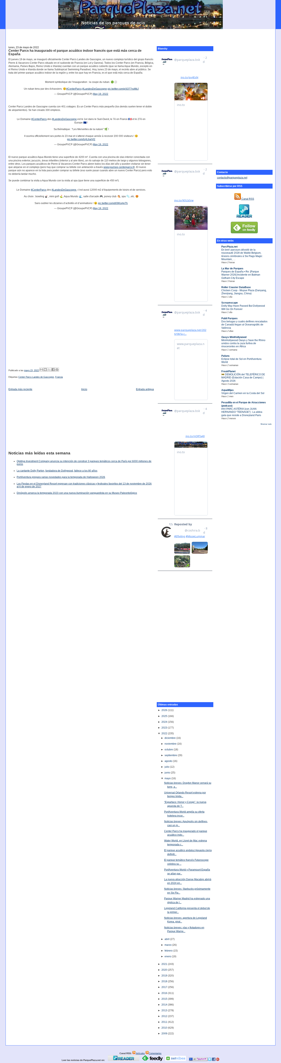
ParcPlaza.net (229, 246)
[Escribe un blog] (45, 369)
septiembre (171, 755)
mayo (168, 778)
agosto (169, 761)
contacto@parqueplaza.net (232, 177)
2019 (164, 975)
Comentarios (155, 1053)
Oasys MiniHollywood (233, 337)
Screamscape (229, 302)
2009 (164, 1033)
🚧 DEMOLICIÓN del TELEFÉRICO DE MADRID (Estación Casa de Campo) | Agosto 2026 (243, 377)
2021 (164, 964)
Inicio (84, 389)
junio (168, 772)
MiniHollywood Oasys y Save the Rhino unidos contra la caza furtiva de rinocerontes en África (243, 343)
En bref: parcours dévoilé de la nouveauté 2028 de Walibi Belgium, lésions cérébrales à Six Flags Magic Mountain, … (241, 254)
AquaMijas (227, 390)
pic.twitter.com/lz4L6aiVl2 (81, 139)
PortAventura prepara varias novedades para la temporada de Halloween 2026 (61, 477)
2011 (164, 1022)
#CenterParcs (74, 88)
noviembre (171, 743)
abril (167, 939)
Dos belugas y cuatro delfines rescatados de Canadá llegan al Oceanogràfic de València (244, 324)
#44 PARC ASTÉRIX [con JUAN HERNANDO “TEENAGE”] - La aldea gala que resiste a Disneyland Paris (241, 412)
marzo (168, 944)
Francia (59, 377)
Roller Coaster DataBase (236, 287)
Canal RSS (247, 198)
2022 (164, 733)
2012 (164, 1016)
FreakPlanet (228, 371)
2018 (164, 981)
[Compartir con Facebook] (53, 369)
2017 (164, 987)
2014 (164, 1004)
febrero (169, 950)
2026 (164, 710)
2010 (164, 1027)
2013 (164, 1010)
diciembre (170, 738)
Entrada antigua (145, 389)
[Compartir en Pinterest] (57, 369)
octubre (169, 749)
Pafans (225, 355)
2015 (164, 998)
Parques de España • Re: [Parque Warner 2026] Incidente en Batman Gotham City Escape (240, 274)
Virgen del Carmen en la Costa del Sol (242, 393)
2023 (164, 727)
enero (168, 956)
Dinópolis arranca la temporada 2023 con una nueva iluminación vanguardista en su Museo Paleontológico (77, 493)
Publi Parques (229, 318)
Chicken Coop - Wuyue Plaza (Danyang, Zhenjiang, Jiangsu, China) (244, 292)
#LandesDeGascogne (94, 88)
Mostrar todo (266, 424)
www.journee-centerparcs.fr (118, 167)
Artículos (140, 1053)
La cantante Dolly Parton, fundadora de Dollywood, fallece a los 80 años (57, 470)
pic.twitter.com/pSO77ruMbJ (123, 88)
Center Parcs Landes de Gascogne (36, 377)
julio (167, 766)
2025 (164, 716)
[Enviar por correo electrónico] (41, 369)
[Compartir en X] (49, 369)
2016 (164, 993)
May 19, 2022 (100, 94)
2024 (164, 721)
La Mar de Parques (232, 268)
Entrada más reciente (20, 389)
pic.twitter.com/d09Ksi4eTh (113, 203)
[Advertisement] (140, 35)
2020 (164, 969)
